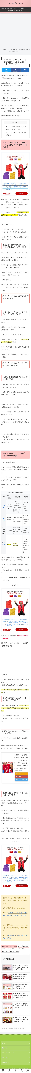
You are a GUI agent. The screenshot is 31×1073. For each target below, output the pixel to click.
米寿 (18, 951)
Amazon (18, 773)
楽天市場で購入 (4, 544)
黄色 (20, 946)
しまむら (26, 946)
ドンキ (12, 951)
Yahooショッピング (21, 779)
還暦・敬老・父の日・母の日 (10, 946)
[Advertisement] (15, 30)
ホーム (4, 1043)
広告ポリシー (5, 1048)
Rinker (21, 770)
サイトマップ (5, 1057)
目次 (13, 122)
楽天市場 (18, 776)
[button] (27, 564)
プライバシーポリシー (8, 1052)
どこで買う (5, 951)
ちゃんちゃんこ (20, 948)
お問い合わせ (5, 1062)
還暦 (13, 948)
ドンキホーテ (6, 948)
